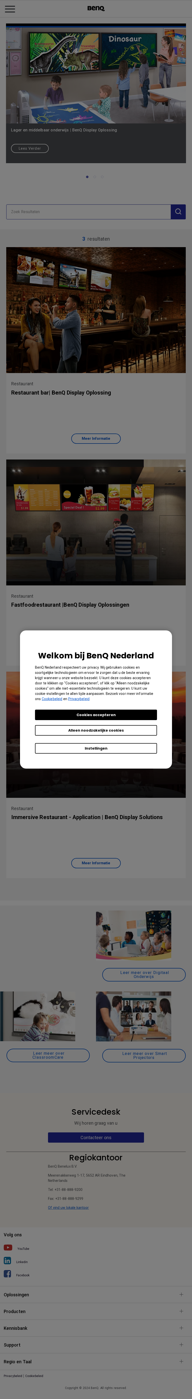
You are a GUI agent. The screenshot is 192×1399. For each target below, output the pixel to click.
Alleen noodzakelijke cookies (96, 730)
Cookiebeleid (52, 699)
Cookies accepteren (96, 714)
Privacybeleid (79, 699)
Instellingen (96, 748)
